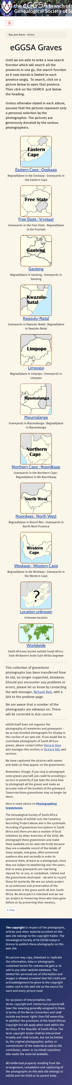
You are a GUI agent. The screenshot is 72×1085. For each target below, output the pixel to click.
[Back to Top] (66, 1078)
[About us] (36, 201)
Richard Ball (43, 692)
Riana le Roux (52, 745)
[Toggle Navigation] (9, 23)
